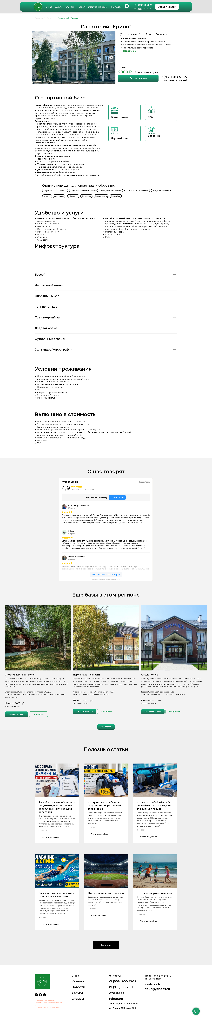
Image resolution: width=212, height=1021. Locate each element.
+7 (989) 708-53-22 (173, 77)
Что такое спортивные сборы (154, 893)
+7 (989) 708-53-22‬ (143, 5)
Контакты (116, 6)
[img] (38, 6)
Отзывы (69, 6)
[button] (167, 7)
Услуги (58, 6)
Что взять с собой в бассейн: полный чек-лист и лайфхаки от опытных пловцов (154, 805)
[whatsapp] (40, 994)
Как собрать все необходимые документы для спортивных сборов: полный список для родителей (57, 807)
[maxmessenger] (44, 994)
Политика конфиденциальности (46, 1000)
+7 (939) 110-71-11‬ (142, 9)
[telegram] (36, 994)
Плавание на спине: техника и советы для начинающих (56, 894)
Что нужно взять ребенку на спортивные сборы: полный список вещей (104, 805)
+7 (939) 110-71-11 (120, 987)
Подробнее (129, 50)
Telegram (115, 998)
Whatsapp (116, 993)
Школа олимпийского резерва (106, 893)
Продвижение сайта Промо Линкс (47, 1007)
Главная (39, 18)
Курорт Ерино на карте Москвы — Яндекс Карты (106, 579)
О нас (49, 6)
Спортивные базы (97, 6)
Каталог (50, 18)
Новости (81, 6)
